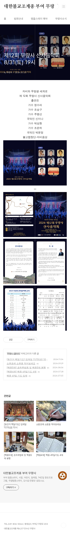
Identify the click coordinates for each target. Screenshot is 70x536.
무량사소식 (61, 18)
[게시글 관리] (20, 339)
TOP (63, 525)
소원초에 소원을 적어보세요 (21, 363)
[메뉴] (63, 6)
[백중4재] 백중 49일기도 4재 (21, 371)
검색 (56, 6)
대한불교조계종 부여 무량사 (31, 6)
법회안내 (18, 18)
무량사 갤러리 (13, 353)
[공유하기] (16, 339)
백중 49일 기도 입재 (17, 375)
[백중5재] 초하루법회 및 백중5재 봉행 (26, 367)
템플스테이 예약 (39, 18)
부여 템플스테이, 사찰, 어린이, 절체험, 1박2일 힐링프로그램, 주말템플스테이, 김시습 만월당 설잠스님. (28, 479)
